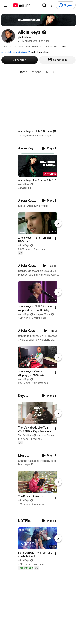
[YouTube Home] (21, 5)
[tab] (23, 71)
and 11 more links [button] (40, 52)
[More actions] (55, 181)
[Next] (58, 223)
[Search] (44, 5)
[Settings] (52, 5)
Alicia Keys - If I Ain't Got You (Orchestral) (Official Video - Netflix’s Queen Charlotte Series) (38, 131)
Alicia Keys (24, 184)
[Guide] (5, 5)
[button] (53, 71)
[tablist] (38, 71)
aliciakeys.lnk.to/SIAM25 (17, 52)
